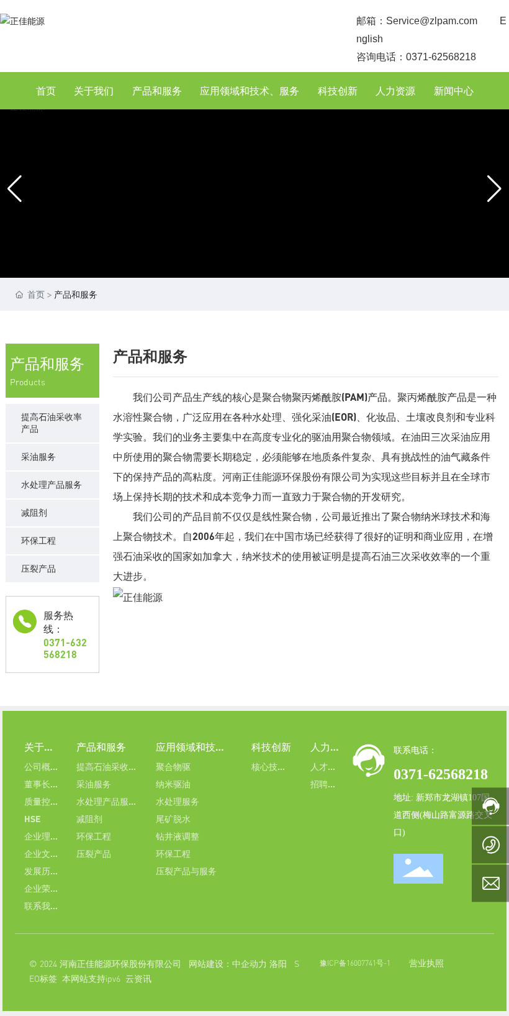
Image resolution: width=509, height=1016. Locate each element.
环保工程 (38, 540)
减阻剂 (34, 512)
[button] (209, 247)
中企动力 (249, 963)
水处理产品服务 (51, 484)
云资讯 (138, 978)
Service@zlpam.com (431, 21)
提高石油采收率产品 (51, 422)
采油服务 (38, 456)
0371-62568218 (441, 57)
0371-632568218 (65, 648)
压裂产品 (38, 568)
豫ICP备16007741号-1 (355, 963)
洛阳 (278, 963)
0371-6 (415, 774)
